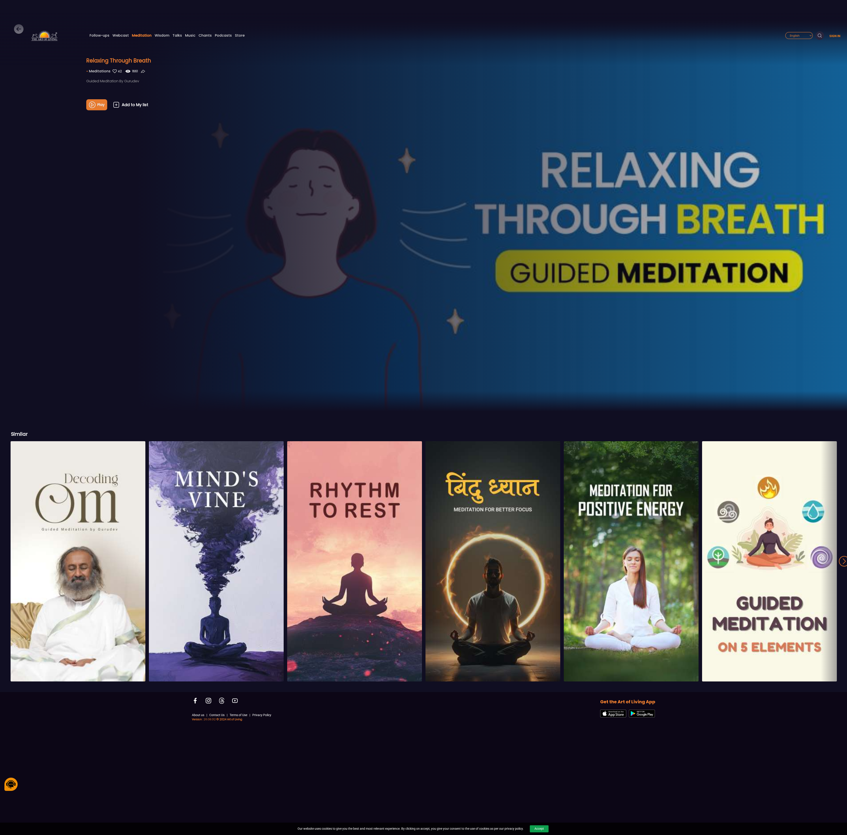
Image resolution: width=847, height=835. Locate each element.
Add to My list (135, 104)
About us (198, 715)
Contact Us (217, 715)
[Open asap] (11, 784)
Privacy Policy (261, 715)
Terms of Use (238, 715)
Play (101, 104)
